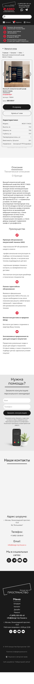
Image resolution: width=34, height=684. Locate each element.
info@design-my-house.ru (17, 545)
